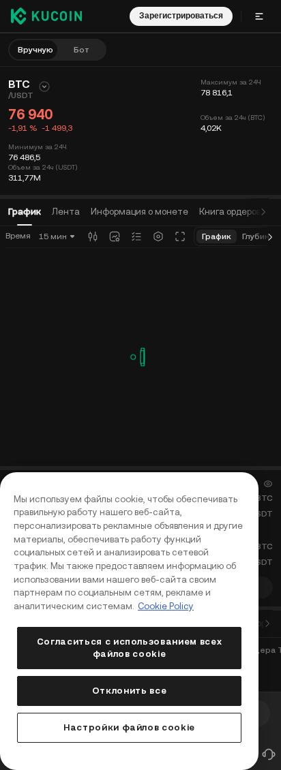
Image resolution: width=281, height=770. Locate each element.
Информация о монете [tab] (139, 211)
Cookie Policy (166, 606)
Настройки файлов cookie (129, 727)
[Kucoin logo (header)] (46, 15)
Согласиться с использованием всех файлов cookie (129, 647)
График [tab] (24, 211)
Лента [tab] (66, 211)
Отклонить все (129, 691)
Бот (81, 50)
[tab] (230, 212)
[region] (129, 621)
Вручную (35, 50)
